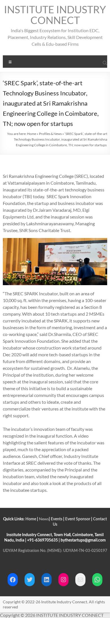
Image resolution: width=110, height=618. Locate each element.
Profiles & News (50, 134)
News (44, 518)
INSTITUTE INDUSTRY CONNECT (55, 14)
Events (56, 519)
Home (31, 134)
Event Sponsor (77, 519)
